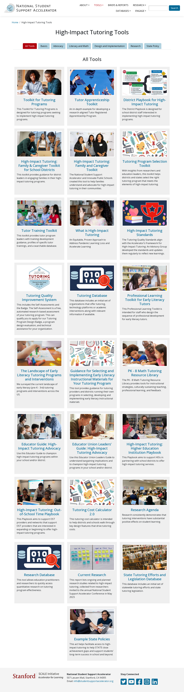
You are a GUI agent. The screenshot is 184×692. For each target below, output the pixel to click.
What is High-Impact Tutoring (92, 232)
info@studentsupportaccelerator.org (93, 681)
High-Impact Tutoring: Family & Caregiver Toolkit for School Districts (39, 165)
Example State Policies (92, 639)
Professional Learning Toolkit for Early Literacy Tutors (144, 299)
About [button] (84, 5)
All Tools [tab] (29, 46)
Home (15, 22)
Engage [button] (139, 10)
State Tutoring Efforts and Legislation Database (145, 576)
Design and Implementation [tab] (110, 46)
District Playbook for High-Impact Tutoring (144, 101)
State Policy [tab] (153, 46)
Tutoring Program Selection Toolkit (144, 163)
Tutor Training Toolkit (39, 230)
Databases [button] (122, 10)
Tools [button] (98, 5)
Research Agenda (145, 509)
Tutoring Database (92, 295)
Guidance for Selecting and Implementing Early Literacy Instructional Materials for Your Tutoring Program (92, 376)
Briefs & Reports (118, 5)
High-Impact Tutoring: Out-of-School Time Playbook (39, 511)
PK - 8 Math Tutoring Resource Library (145, 372)
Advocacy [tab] (58, 46)
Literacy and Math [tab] (79, 46)
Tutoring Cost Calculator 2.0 (92, 511)
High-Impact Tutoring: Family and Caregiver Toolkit (92, 165)
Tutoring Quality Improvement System (39, 297)
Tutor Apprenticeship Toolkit (92, 101)
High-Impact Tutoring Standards (144, 232)
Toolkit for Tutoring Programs (39, 101)
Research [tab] (136, 46)
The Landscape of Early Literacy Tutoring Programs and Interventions (39, 374)
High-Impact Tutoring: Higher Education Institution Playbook (145, 448)
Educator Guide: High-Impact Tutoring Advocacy (39, 446)
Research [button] (138, 5)
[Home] (31, 8)
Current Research (92, 574)
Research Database (39, 574)
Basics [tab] (44, 46)
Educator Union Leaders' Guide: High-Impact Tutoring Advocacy (92, 448)
